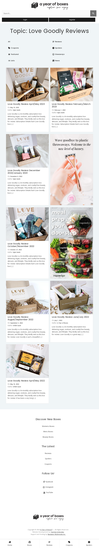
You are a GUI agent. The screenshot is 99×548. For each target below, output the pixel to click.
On (9, 107)
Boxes (29, 543)
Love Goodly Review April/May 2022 (26, 380)
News (56, 60)
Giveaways (58, 54)
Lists (11, 60)
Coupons (69, 543)
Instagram (49, 487)
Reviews (49, 543)
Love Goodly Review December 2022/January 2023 (24, 171)
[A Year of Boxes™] (49, 6)
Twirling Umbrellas (57, 532)
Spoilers (89, 543)
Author (10, 110)
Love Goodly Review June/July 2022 (70, 316)
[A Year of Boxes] (48, 518)
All (9, 41)
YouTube (49, 492)
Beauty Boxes (48, 437)
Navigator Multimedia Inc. (57, 534)
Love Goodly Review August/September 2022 (20, 318)
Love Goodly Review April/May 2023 (26, 104)
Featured (13, 54)
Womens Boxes (48, 426)
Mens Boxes (48, 431)
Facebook (49, 482)
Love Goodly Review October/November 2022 (21, 245)
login (25, 20)
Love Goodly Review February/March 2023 (71, 105)
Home (10, 545)
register (72, 20)
